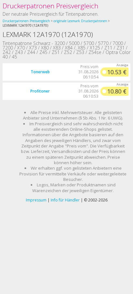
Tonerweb (40, 72)
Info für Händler (65, 200)
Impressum (36, 200)
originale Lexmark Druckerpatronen (80, 21)
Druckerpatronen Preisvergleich (50, 5)
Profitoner (40, 91)
